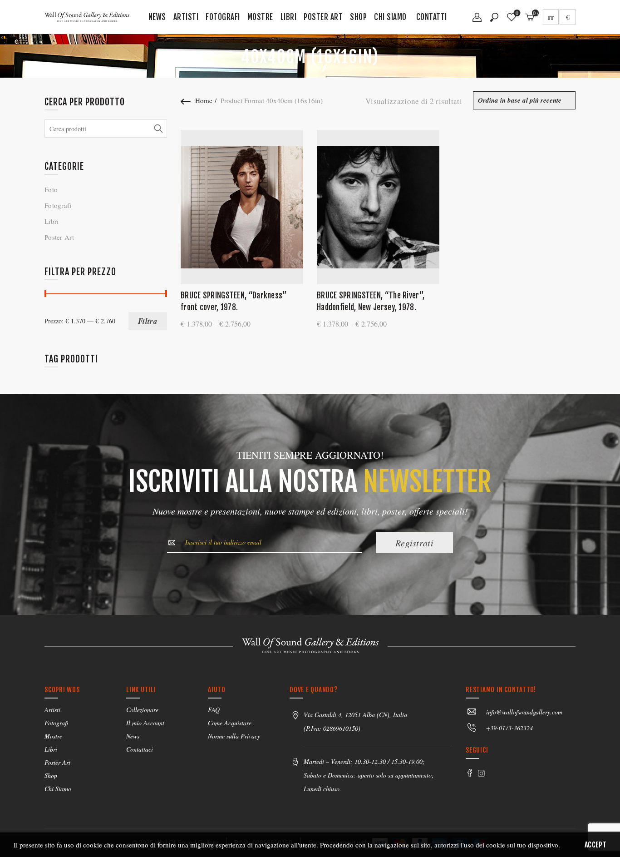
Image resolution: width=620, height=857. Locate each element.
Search (158, 128)
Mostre (260, 17)
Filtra (147, 321)
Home (203, 100)
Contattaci (139, 749)
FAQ (214, 709)
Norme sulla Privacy (234, 736)
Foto (51, 189)
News (157, 17)
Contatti (431, 17)
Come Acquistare (229, 722)
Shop (358, 17)
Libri (288, 17)
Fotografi (223, 17)
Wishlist (517, 13)
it (551, 17)
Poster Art (323, 17)
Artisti (186, 17)
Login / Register (477, 20)
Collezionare (142, 709)
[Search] (494, 17)
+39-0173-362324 (509, 727)
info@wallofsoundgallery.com (524, 712)
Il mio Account (145, 722)
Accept (595, 844)
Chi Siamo (390, 17)
